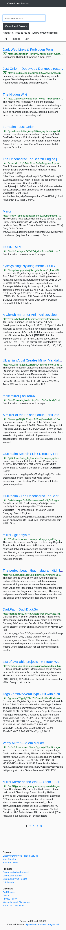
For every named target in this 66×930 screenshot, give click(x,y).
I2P (27, 38)
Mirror (7, 211)
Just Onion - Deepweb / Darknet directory (33, 68)
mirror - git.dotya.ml (17, 535)
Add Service (9, 892)
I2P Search (8, 882)
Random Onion (10, 863)
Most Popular (9, 859)
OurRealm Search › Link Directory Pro (30, 454)
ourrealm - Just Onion (18, 127)
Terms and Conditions (14, 905)
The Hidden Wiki (15, 94)
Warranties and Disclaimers (16, 902)
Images (16, 38)
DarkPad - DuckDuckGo (20, 609)
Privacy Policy (10, 899)
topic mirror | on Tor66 (19, 396)
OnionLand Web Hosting (15, 879)
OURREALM (12, 247)
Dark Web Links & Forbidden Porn (28, 49)
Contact (6, 895)
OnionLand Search (18, 3)
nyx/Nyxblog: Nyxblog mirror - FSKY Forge (34, 266)
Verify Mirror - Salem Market (23, 743)
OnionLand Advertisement (16, 872)
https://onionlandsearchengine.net (42, 924)
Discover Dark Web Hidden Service (20, 856)
